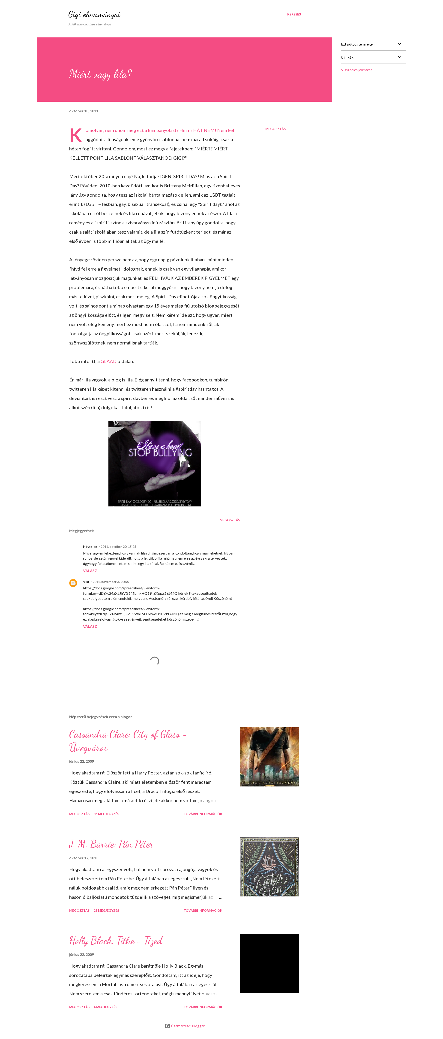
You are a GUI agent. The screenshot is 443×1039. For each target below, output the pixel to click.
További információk (203, 814)
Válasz (90, 570)
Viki (86, 582)
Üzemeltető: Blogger (187, 1026)
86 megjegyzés (106, 814)
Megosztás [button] (275, 129)
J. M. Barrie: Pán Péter (111, 844)
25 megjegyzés (106, 910)
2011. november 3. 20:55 (111, 582)
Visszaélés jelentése (356, 69)
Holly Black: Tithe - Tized (115, 941)
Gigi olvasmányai (94, 14)
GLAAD (109, 361)
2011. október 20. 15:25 (118, 546)
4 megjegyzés (105, 1007)
